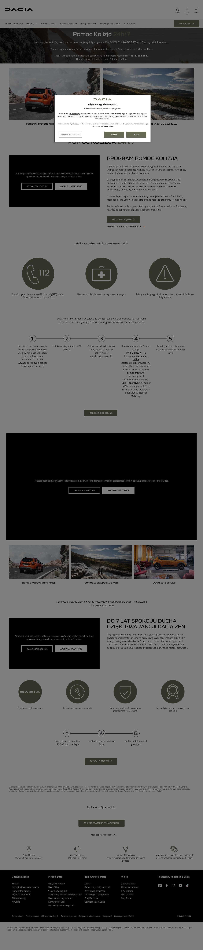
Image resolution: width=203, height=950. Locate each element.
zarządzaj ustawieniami (70, 134)
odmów (114, 134)
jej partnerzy (75, 114)
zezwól (136, 134)
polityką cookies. (107, 126)
